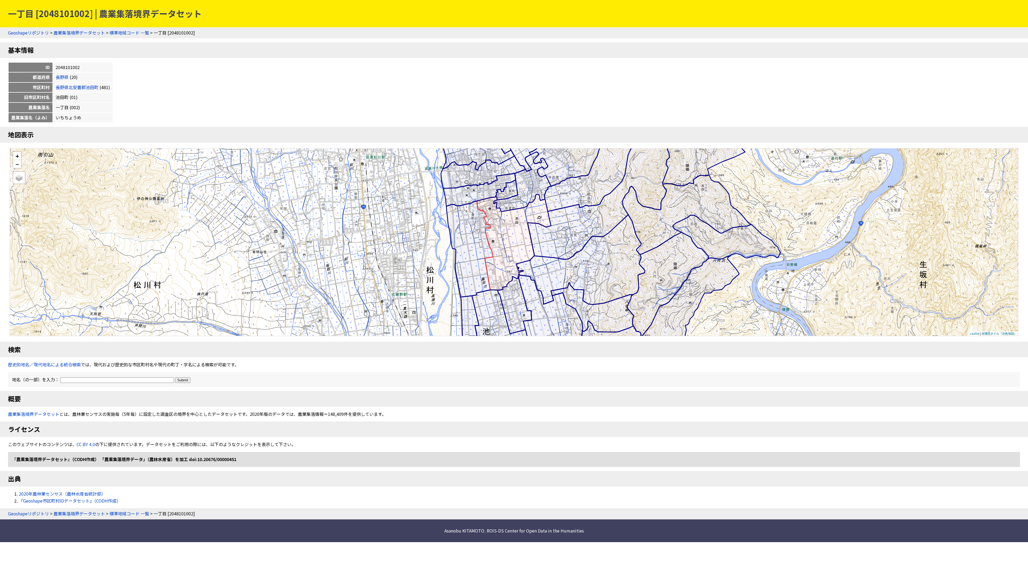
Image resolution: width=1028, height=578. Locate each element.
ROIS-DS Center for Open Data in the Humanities (535, 530)
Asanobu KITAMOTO (464, 530)
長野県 (62, 77)
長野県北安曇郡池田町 (77, 87)
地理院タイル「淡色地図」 (999, 333)
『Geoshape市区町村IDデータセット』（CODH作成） (70, 500)
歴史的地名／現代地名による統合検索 (44, 364)
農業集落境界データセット (79, 32)
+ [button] (17, 156)
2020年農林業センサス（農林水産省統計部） (62, 493)
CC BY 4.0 (86, 444)
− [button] (17, 164)
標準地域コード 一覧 (129, 32)
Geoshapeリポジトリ (28, 32)
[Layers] (19, 178)
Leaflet (975, 333)
